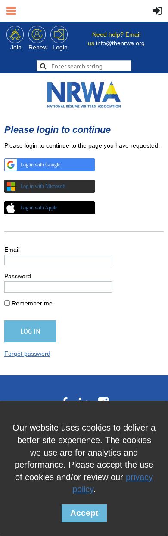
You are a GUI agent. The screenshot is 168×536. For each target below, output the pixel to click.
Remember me (32, 303)
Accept (84, 513)
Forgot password (27, 353)
